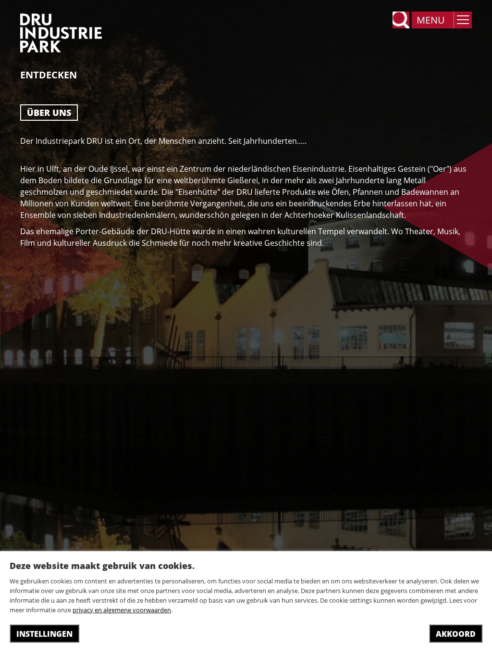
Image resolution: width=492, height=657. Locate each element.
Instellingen (44, 634)
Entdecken (48, 75)
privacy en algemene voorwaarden (122, 610)
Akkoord (456, 634)
